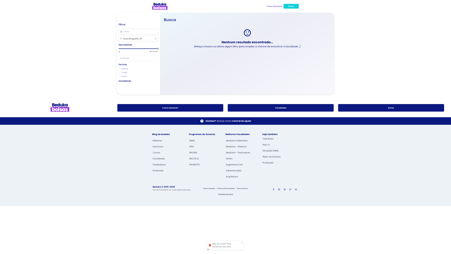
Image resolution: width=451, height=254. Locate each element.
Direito (229, 158)
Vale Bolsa (268, 138)
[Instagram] (279, 189)
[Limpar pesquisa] (155, 38)
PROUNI (193, 152)
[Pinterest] (284, 189)
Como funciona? (274, 6)
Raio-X (266, 144)
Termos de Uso (242, 188)
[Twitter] (290, 189)
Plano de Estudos (272, 156)
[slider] (158, 49)
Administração (233, 170)
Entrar (291, 6)
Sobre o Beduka (209, 188)
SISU (191, 146)
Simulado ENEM (270, 150)
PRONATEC (194, 164)
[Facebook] (273, 189)
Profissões (158, 170)
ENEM (192, 140)
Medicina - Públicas (236, 146)
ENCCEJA (194, 158)
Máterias (157, 140)
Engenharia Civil (234, 164)
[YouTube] (296, 189)
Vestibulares (159, 164)
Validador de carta (225, 194)
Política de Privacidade (226, 188)
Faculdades (280, 108)
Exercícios (158, 146)
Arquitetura (232, 176)
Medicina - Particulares (238, 152)
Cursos (156, 152)
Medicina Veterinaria (236, 140)
